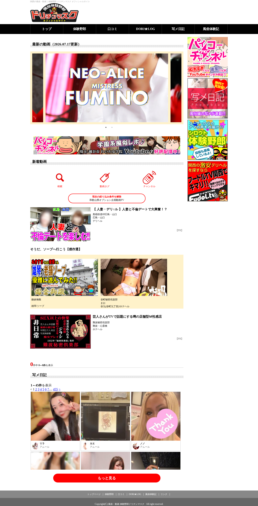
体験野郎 (79, 29)
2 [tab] (112, 127)
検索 (59, 186)
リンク (164, 494)
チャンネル (149, 186)
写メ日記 (178, 29)
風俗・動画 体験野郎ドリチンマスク (126, 504)
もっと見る (107, 478)
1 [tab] (106, 127)
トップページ (94, 494)
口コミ (112, 29)
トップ (47, 29)
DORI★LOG (145, 29)
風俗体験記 (211, 29)
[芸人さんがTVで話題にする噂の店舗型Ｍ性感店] (60, 332)
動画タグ (104, 186)
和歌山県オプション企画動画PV (106, 198)
